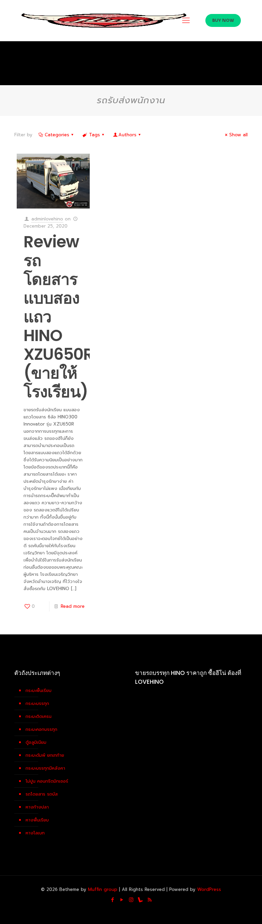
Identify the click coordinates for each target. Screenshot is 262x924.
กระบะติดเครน (39, 716)
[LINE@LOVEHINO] (140, 900)
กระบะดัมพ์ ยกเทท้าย (45, 755)
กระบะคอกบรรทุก (41, 729)
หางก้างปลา (37, 807)
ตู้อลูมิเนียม (36, 742)
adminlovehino (47, 219)
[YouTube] (122, 900)
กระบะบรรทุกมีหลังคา (45, 768)
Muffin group (102, 889)
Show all (238, 135)
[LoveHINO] (104, 20)
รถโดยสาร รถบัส (42, 794)
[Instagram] (131, 900)
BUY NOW (223, 20)
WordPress (209, 889)
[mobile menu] (186, 20)
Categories (57, 135)
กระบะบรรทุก (37, 703)
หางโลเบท (35, 833)
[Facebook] (112, 900)
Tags (94, 135)
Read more (73, 606)
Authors (127, 135)
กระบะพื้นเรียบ (39, 690)
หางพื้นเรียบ (37, 820)
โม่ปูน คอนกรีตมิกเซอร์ (47, 781)
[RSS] (149, 900)
